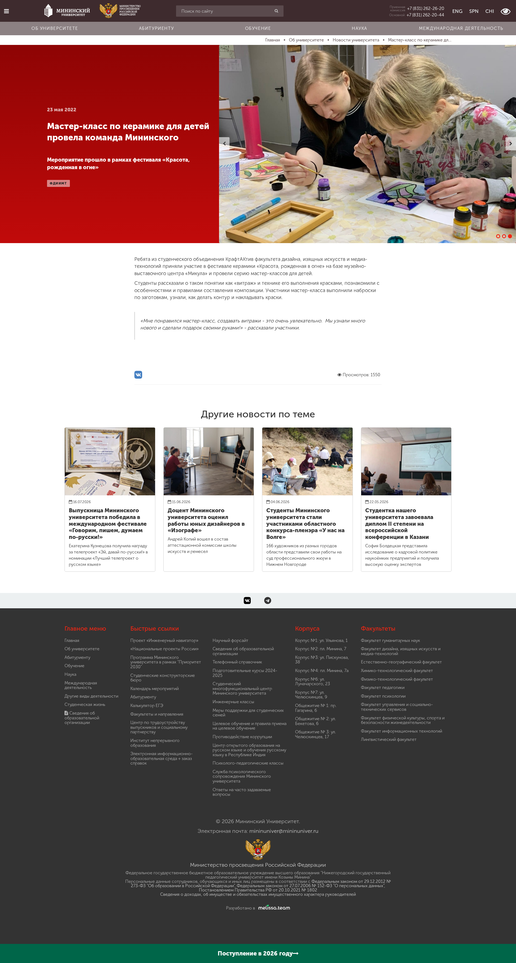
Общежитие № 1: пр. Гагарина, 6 (315, 708)
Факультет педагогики (382, 687)
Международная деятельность (461, 28)
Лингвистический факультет (389, 739)
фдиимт (58, 183)
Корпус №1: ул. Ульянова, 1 (321, 640)
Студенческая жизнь (84, 704)
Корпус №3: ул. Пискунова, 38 (322, 660)
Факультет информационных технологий (401, 731)
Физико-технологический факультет (397, 679)
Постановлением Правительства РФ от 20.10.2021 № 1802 (258, 890)
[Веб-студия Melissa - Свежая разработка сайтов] (273, 908)
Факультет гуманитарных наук (390, 640)
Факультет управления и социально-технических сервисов (397, 707)
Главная (71, 640)
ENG (457, 11)
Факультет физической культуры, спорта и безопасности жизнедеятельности (403, 720)
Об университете (54, 28)
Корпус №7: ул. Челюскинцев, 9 (311, 695)
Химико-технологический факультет (397, 670)
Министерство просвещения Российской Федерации (258, 865)
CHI (489, 11)
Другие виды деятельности (91, 696)
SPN (474, 11)
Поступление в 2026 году (255, 953)
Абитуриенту (156, 28)
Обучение (258, 28)
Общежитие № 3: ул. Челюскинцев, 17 (315, 734)
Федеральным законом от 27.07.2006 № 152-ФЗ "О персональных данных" (310, 885)
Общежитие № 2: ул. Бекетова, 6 (315, 721)
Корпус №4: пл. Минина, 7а (322, 670)
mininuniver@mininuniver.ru (283, 831)
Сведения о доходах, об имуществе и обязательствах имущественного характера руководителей (258, 894)
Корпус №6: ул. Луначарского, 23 (312, 682)
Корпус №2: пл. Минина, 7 (320, 648)
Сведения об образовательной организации (81, 717)
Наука (359, 28)
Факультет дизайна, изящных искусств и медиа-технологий (400, 651)
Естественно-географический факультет (401, 661)
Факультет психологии (383, 696)
